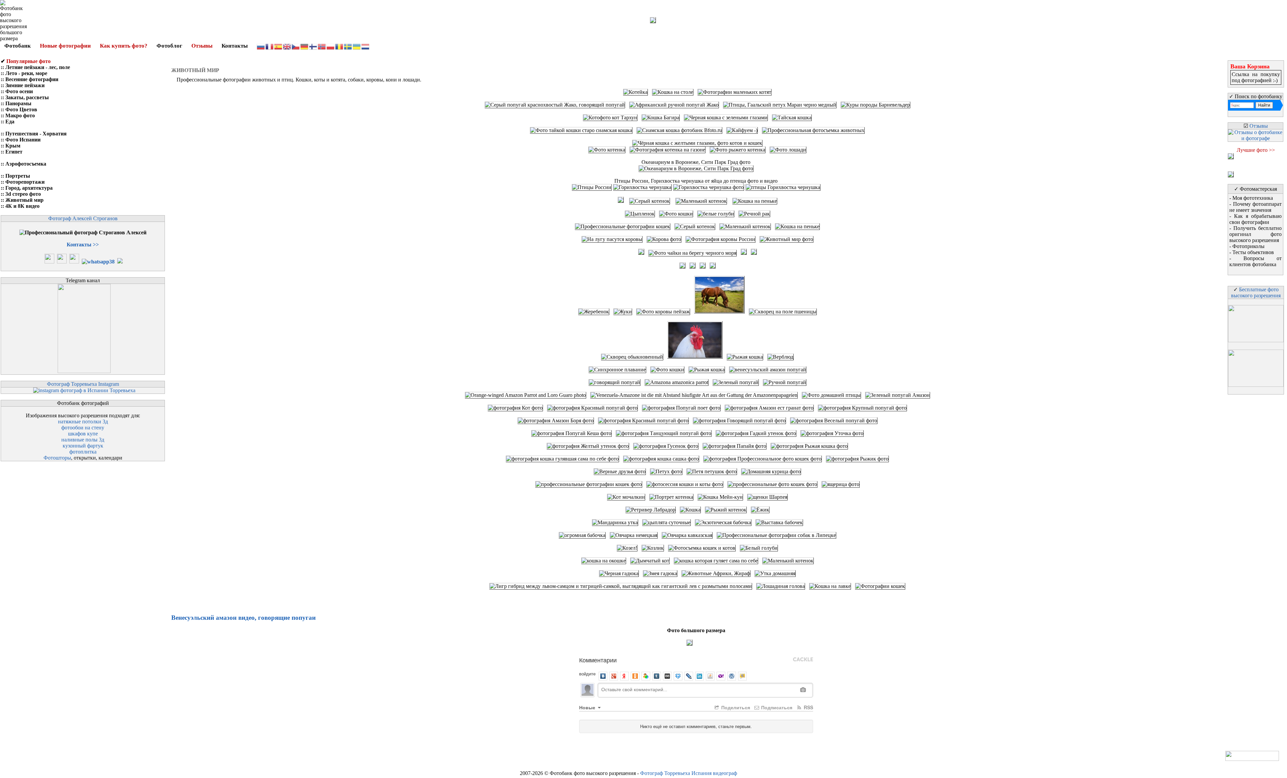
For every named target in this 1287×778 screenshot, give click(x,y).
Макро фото (20, 115)
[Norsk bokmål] (322, 46)
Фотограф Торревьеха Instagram (83, 384)
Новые (588, 707)
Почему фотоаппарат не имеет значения (1255, 207)
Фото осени (19, 91)
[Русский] (261, 46)
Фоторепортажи (25, 182)
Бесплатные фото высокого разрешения (1256, 292)
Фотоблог (169, 46)
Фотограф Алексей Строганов (83, 218)
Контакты (235, 46)
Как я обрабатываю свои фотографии (1255, 219)
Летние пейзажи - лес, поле (37, 67)
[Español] (278, 46)
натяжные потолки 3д (83, 421)
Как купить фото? (123, 46)
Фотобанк (17, 46)
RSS (807, 707)
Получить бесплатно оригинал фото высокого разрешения (1255, 234)
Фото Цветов (21, 109)
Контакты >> (83, 244)
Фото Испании (23, 139)
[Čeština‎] (296, 46)
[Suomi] (313, 46)
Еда (9, 121)
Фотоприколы (1248, 246)
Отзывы (201, 46)
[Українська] (357, 46)
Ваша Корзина (1250, 66)
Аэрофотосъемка (25, 164)
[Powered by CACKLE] (803, 660)
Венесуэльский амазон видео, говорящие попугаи (243, 617)
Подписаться (776, 707)
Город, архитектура (29, 188)
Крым (12, 145)
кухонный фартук (83, 445)
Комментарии (598, 660)
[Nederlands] (365, 46)
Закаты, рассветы (27, 97)
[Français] (269, 46)
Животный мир (24, 200)
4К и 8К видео (22, 206)
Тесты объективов (1253, 252)
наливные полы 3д (82, 439)
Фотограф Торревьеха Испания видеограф (688, 773)
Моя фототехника (1252, 198)
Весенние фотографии (31, 79)
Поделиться (735, 707)
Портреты (17, 176)
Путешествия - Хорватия (36, 133)
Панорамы (18, 103)
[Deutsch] (304, 46)
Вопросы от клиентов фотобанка (1255, 261)
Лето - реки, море (26, 73)
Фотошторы (57, 458)
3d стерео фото (23, 194)
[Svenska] (348, 46)
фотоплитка (83, 452)
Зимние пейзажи (25, 85)
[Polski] (330, 46)
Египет (13, 152)
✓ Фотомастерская (1255, 189)
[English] (287, 46)
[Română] (339, 46)
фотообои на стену (82, 427)
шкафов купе (83, 433)
